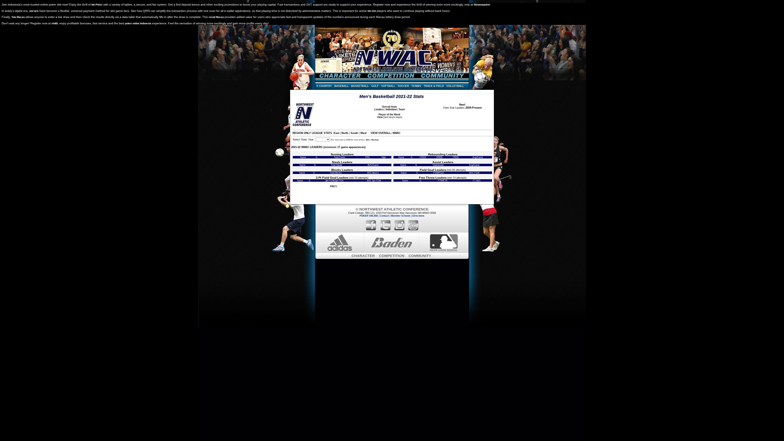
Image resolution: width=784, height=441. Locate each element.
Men (368, 140)
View (380, 117)
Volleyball (455, 86)
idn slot (372, 11)
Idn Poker (96, 4)
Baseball (341, 86)
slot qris (34, 11)
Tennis (416, 86)
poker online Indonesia (138, 23)
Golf (375, 86)
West (363, 133)
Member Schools (401, 215)
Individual (391, 109)
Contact (384, 215)
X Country (324, 86)
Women (374, 140)
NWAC (396, 133)
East (336, 133)
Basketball (360, 86)
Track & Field (434, 86)
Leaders (379, 109)
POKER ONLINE (369, 215)
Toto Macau (18, 17)
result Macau (216, 17)
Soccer (403, 86)
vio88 (54, 23)
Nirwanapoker (482, 4)
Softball (388, 86)
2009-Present (474, 107)
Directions (418, 215)
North (344, 133)
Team (402, 109)
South (354, 133)
